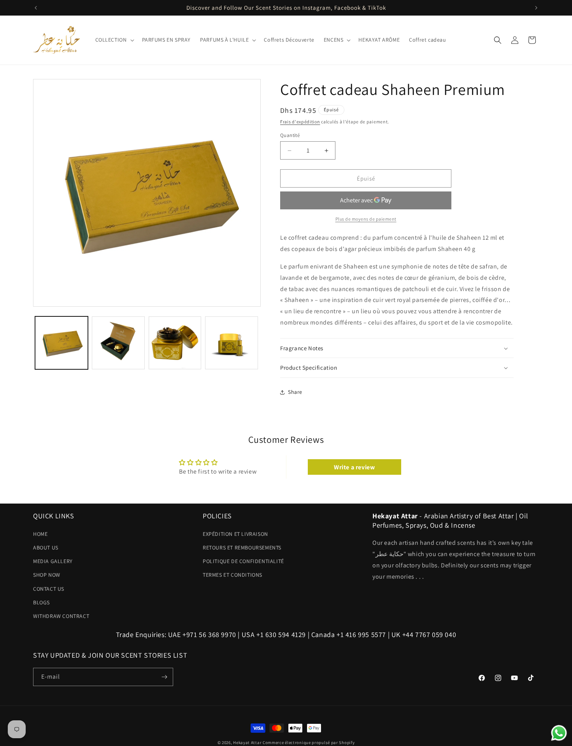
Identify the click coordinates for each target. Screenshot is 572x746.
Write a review (354, 467)
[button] (114, 40)
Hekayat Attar (247, 742)
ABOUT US (45, 547)
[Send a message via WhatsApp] (559, 733)
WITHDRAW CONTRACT (61, 616)
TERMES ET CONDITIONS (232, 574)
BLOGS (41, 602)
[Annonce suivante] (536, 7)
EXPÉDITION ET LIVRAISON (235, 533)
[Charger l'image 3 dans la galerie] (175, 342)
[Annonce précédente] (35, 7)
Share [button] (295, 391)
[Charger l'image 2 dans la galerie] (118, 342)
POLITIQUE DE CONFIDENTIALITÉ (243, 561)
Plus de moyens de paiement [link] (366, 219)
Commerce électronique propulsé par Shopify (308, 742)
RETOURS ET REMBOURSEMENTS (242, 547)
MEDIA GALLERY (53, 561)
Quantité (290, 135)
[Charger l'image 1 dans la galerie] (61, 342)
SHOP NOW (46, 574)
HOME (40, 533)
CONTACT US (48, 588)
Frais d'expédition (300, 122)
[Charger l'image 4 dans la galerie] (231, 342)
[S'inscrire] (164, 677)
